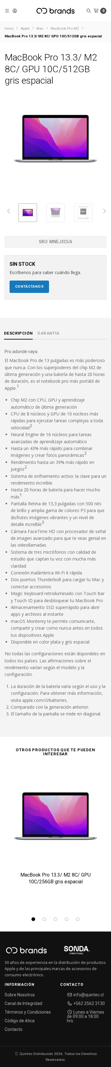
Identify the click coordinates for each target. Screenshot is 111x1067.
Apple (25, 28)
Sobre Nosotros (20, 995)
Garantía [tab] (48, 333)
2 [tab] (44, 919)
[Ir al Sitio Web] (69, 952)
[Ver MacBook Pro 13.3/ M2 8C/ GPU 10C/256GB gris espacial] (55, 818)
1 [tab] (33, 919)
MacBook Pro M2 (65, 28)
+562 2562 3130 (88, 1003)
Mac (39, 28)
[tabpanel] (55, 836)
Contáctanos (29, 286)
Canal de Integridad (23, 1003)
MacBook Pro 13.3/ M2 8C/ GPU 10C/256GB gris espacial (55, 878)
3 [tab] (55, 919)
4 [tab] (66, 919)
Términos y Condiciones (28, 1012)
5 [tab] (78, 919)
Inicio (9, 28)
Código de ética (20, 1021)
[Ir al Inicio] (55, 11)
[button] (7, 11)
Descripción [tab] (18, 333)
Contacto (14, 1029)
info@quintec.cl (88, 995)
